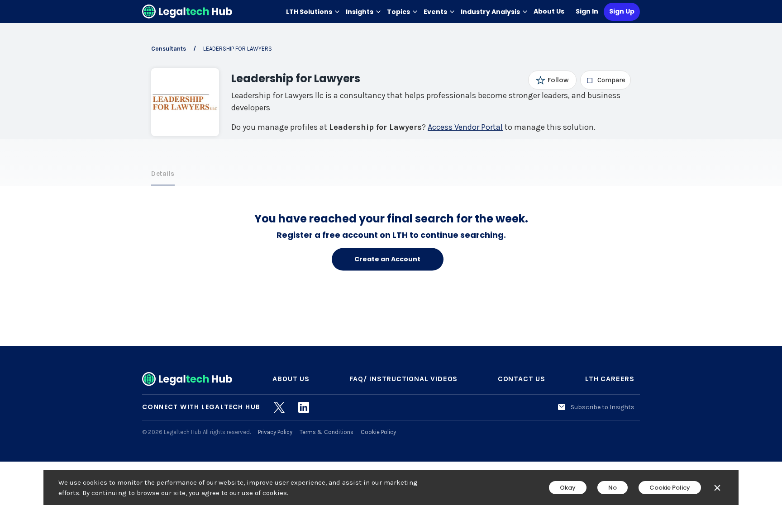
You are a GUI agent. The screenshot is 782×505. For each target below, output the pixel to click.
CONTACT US (521, 378)
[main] (391, 252)
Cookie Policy (378, 432)
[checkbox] (605, 80)
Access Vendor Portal (465, 127)
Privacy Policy (275, 432)
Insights (359, 11)
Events (435, 11)
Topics (398, 11)
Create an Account (387, 259)
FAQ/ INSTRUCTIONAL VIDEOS (403, 378)
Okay (568, 487)
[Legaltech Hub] (187, 11)
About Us (549, 11)
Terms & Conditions (326, 432)
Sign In (587, 11)
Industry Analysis (490, 11)
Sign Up (621, 11)
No (612, 487)
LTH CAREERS (609, 378)
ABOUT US (290, 378)
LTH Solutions (309, 11)
